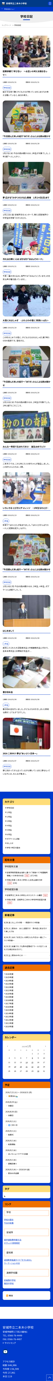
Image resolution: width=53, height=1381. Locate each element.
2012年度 (9, 1020)
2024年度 (9, 980)
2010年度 (9, 1026)
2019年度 (9, 997)
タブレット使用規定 (12, 1243)
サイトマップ (10, 1342)
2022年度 (9, 987)
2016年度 (9, 1006)
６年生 (9, 834)
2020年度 (9, 993)
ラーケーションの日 (12, 1263)
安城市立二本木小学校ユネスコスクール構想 (27, 895)
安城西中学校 (10, 1280)
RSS (11, 1295)
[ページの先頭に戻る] (49, 1378)
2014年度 (9, 1013)
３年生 (9, 821)
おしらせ (10, 843)
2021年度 (9, 990)
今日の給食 (9, 1223)
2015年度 (9, 1010)
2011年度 (9, 1023)
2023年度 (9, 983)
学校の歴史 (9, 1219)
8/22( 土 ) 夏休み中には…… (15, 955)
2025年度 (9, 977)
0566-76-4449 (15, 1335)
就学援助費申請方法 (12, 1239)
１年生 (9, 812)
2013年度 (9, 1016)
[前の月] (7, 1046)
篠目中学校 (9, 1283)
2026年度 (9, 974)
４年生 (9, 825)
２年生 (9, 816)
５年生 (9, 830)
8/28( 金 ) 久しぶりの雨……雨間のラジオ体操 (21, 922)
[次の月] (45, 1046)
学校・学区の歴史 (13, 847)
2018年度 (9, 1000)
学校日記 (10, 807)
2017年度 (9, 1003)
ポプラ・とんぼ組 (13, 838)
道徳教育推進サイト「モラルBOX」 (18, 1260)
